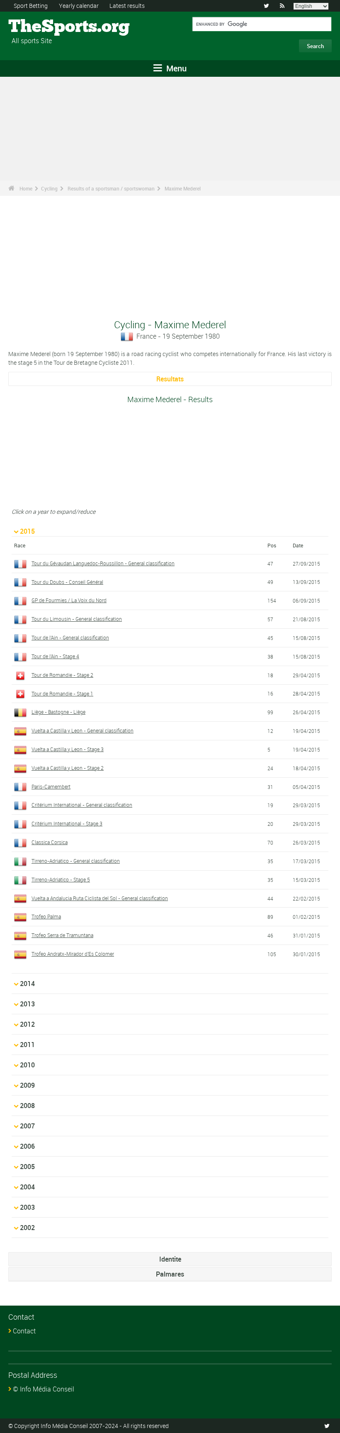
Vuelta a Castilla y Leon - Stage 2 (68, 767)
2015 (27, 531)
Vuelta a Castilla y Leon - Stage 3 (68, 749)
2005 (27, 1166)
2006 (27, 1146)
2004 (27, 1186)
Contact (24, 1330)
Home (25, 188)
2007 (27, 1125)
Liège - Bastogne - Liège (58, 711)
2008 (27, 1105)
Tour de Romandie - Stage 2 (62, 674)
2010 (27, 1064)
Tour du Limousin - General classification (77, 618)
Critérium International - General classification (82, 804)
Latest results (127, 6)
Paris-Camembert (51, 786)
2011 (27, 1044)
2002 (27, 1227)
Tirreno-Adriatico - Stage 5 (61, 879)
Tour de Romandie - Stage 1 (62, 693)
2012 (27, 1024)
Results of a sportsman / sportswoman (111, 188)
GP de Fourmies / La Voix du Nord (69, 600)
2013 (27, 1003)
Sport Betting (31, 6)
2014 (27, 983)
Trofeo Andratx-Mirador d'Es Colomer (73, 953)
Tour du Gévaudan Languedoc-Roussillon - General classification (103, 563)
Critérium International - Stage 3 (67, 823)
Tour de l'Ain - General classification (70, 637)
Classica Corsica (50, 842)
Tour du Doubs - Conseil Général (67, 582)
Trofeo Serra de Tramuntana (62, 935)
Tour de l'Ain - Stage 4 (55, 656)
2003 (27, 1207)
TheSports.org (39, 27)
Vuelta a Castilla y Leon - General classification (83, 730)
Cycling (49, 188)
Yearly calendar (79, 6)
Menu (175, 68)
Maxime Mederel (183, 188)
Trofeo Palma (46, 916)
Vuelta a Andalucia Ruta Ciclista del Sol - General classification (100, 898)
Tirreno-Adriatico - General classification (76, 860)
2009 (27, 1085)
